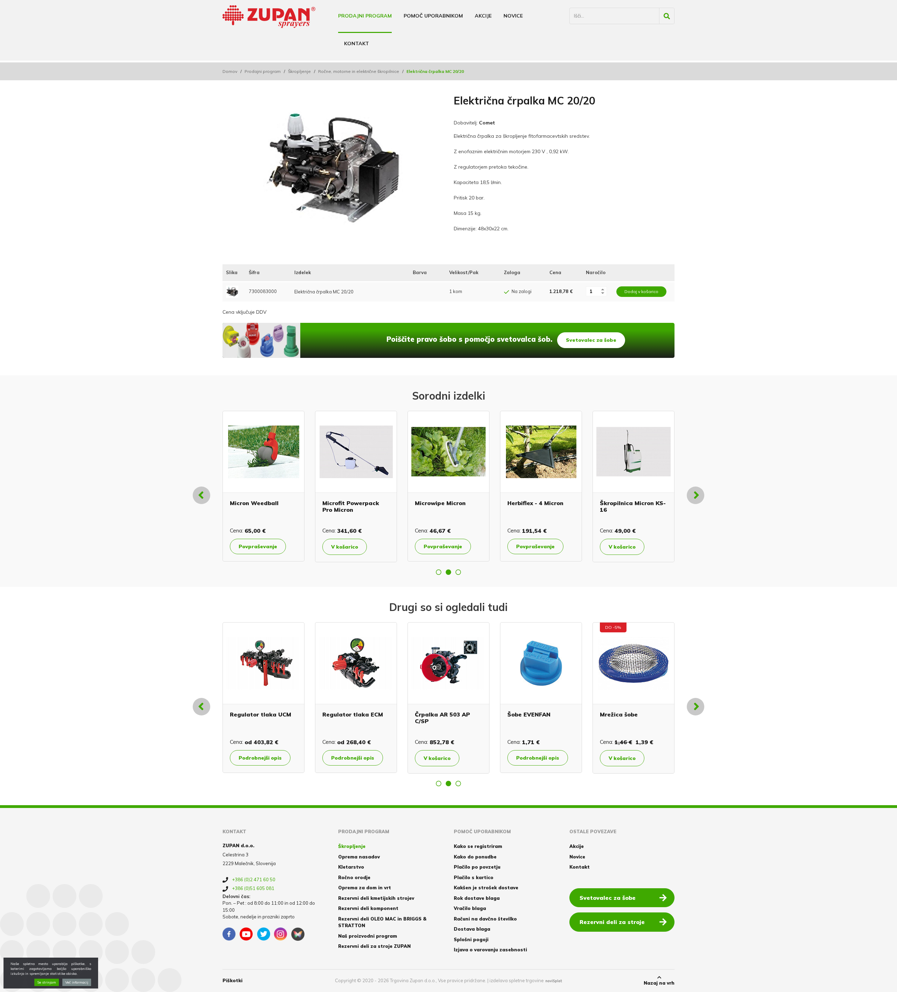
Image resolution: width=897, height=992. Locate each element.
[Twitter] (263, 934)
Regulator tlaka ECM (264, 714)
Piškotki (232, 980)
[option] (273, 486)
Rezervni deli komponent (368, 908)
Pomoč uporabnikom (433, 16)
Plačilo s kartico (473, 877)
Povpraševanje (267, 546)
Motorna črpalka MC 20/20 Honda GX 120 (638, 506)
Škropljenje (299, 71)
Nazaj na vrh (659, 983)
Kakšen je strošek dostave (486, 887)
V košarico (446, 547)
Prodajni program (365, 16)
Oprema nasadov (359, 856)
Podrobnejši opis (264, 758)
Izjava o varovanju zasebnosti (490, 949)
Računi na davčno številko (485, 919)
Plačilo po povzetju (477, 867)
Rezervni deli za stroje (612, 921)
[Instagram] (280, 934)
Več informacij (76, 982)
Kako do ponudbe (475, 856)
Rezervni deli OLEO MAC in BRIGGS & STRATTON (382, 922)
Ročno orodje (354, 877)
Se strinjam (46, 982)
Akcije (483, 16)
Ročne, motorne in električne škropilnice (358, 71)
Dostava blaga (472, 929)
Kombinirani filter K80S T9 (637, 718)
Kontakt (356, 43)
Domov (229, 71)
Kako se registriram (478, 846)
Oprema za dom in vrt (364, 887)
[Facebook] (229, 934)
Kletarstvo (351, 867)
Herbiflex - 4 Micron (359, 503)
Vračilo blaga (470, 908)
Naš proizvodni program (367, 936)
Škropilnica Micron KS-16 (457, 506)
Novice (513, 16)
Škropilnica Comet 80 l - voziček (549, 506)
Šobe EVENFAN (440, 714)
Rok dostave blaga (477, 898)
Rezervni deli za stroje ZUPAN (374, 946)
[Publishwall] (297, 934)
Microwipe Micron (264, 503)
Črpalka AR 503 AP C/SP (354, 718)
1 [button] (439, 572)
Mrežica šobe (530, 714)
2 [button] (448, 572)
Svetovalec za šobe (591, 340)
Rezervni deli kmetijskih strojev (376, 898)
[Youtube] (246, 934)
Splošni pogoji (471, 939)
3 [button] (458, 572)
